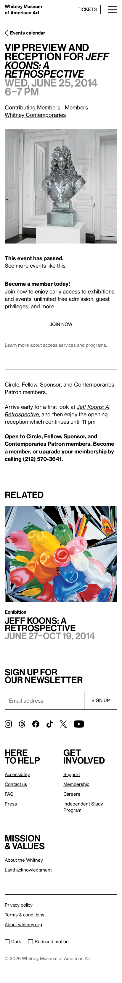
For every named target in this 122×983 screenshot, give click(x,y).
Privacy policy (19, 904)
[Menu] (112, 9)
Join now (61, 324)
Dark (16, 941)
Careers (71, 794)
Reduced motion (52, 941)
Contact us (16, 784)
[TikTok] (49, 724)
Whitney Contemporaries (35, 115)
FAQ (9, 794)
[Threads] (22, 724)
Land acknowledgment (28, 869)
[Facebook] (36, 724)
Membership (76, 784)
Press (11, 803)
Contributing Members (32, 107)
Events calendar (27, 32)
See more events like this (35, 265)
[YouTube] (78, 724)
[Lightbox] (61, 186)
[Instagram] (8, 724)
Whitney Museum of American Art (23, 9)
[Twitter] (63, 724)
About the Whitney (24, 860)
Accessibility (17, 774)
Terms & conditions (24, 914)
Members (76, 107)
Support (71, 774)
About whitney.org (23, 924)
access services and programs (74, 345)
